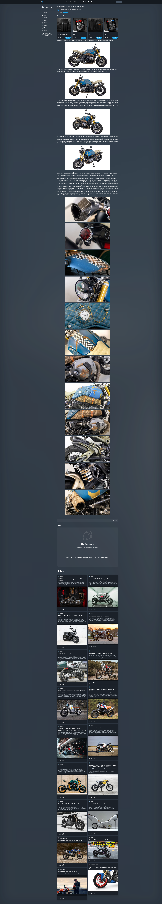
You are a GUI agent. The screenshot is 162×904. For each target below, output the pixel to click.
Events (84, 1)
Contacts (46, 33)
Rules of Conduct (48, 35)
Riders (71, 1)
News (45, 30)
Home (67, 1)
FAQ (43, 33)
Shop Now (68, 37)
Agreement (47, 34)
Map (89, 1)
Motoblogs (46, 27)
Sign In (119, 1)
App (92, 1)
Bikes (75, 1)
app (81, 557)
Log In (71, 557)
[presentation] (58, 29)
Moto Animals (69, 16)
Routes (80, 1)
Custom (67, 6)
